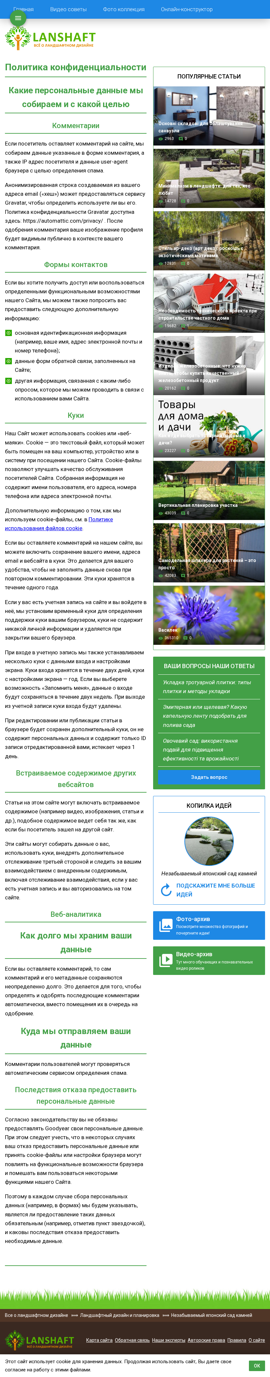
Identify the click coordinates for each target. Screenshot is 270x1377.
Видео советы (68, 9)
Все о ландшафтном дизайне (50, 37)
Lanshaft (39, 1340)
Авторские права (206, 1340)
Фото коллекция (124, 9)
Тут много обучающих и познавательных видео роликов (214, 961)
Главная (23, 9)
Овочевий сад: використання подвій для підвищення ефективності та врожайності (201, 749)
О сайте (257, 1340)
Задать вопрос (209, 777)
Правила (237, 1340)
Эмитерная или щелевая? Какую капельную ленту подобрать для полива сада (205, 716)
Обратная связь (132, 1340)
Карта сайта (99, 1340)
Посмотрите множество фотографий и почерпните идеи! (212, 925)
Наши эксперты (168, 1340)
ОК (257, 1365)
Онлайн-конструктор (187, 9)
